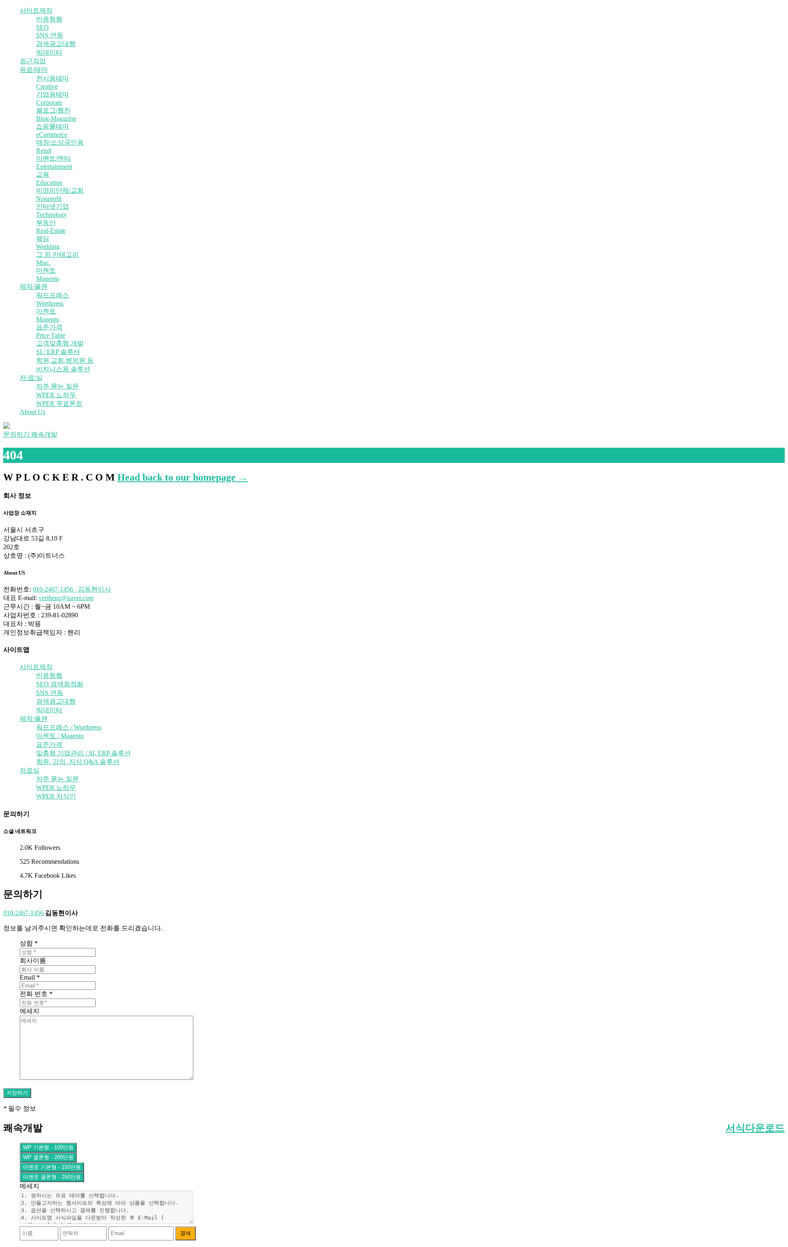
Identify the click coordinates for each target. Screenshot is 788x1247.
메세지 (29, 1011)
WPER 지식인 (56, 796)
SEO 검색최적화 (59, 684)
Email (30, 977)
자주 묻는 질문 (57, 386)
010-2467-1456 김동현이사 (72, 589)
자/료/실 (31, 377)
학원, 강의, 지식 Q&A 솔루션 (77, 761)
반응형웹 (49, 19)
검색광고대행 (56, 43)
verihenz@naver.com (66, 597)
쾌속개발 (44, 434)
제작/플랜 (34, 286)
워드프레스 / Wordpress (68, 727)
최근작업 (33, 61)
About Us (32, 411)
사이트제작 (36, 10)
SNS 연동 (49, 35)
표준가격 (49, 744)
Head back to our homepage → (182, 477)
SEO (42, 27)
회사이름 (33, 960)
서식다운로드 (755, 1128)
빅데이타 (49, 52)
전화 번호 (36, 993)
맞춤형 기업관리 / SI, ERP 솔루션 (83, 753)
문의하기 (17, 434)
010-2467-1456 (24, 912)
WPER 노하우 (56, 394)
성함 (29, 943)
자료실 (29, 770)
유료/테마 (34, 69)
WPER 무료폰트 (59, 403)
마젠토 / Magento (60, 735)
